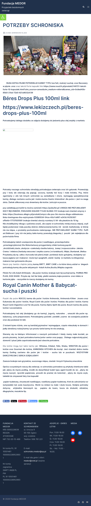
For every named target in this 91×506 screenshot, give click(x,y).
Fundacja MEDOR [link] (14, 3)
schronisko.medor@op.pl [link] (35, 451)
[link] (3, 17)
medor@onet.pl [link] (31, 461)
